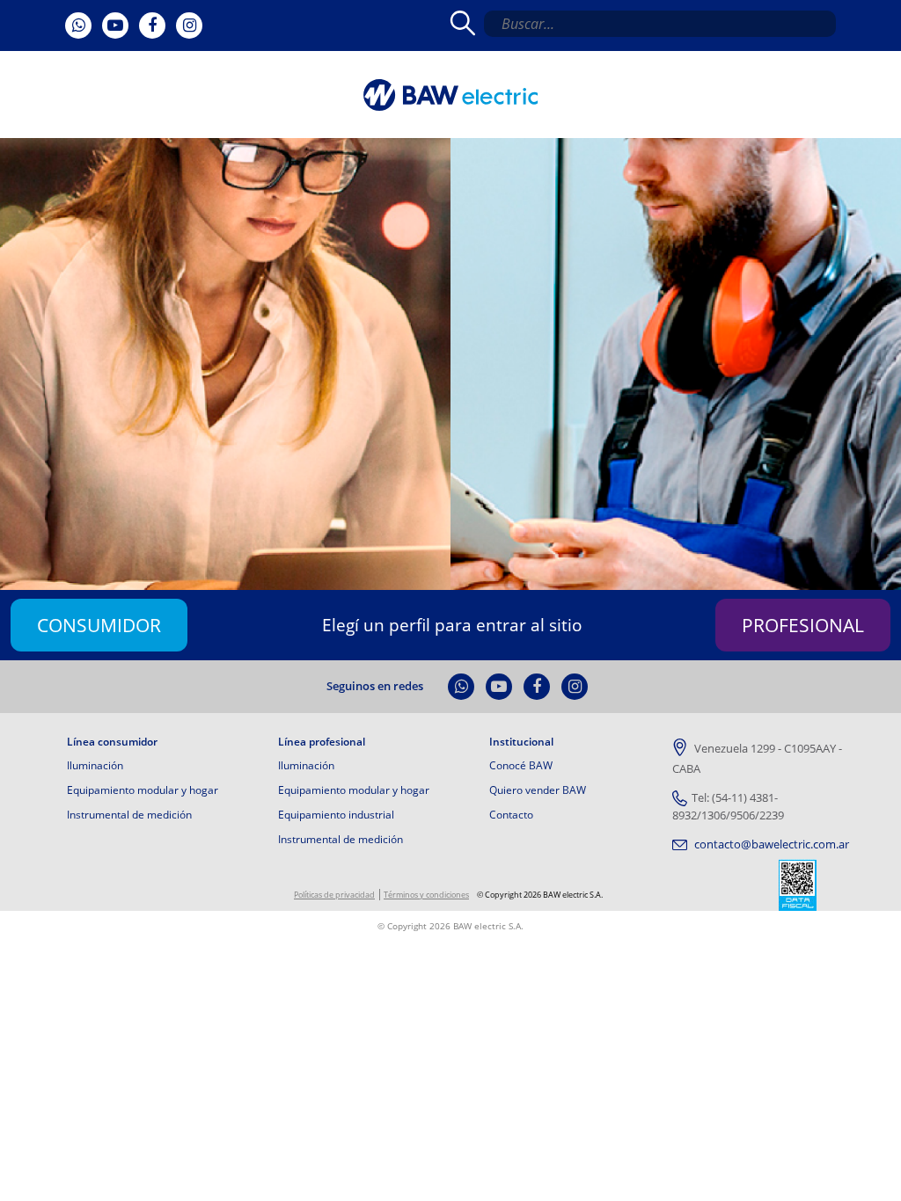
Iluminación (95, 765)
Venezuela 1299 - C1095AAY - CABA (757, 758)
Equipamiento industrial (336, 814)
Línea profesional (321, 742)
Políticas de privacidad (334, 894)
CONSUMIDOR (99, 624)
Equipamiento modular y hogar (142, 789)
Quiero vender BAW (537, 789)
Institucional (521, 742)
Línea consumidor (112, 742)
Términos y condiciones (426, 894)
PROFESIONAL (803, 624)
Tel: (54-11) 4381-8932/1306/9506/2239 (728, 806)
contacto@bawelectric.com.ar (770, 844)
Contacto (511, 814)
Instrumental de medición (129, 814)
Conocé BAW (521, 765)
